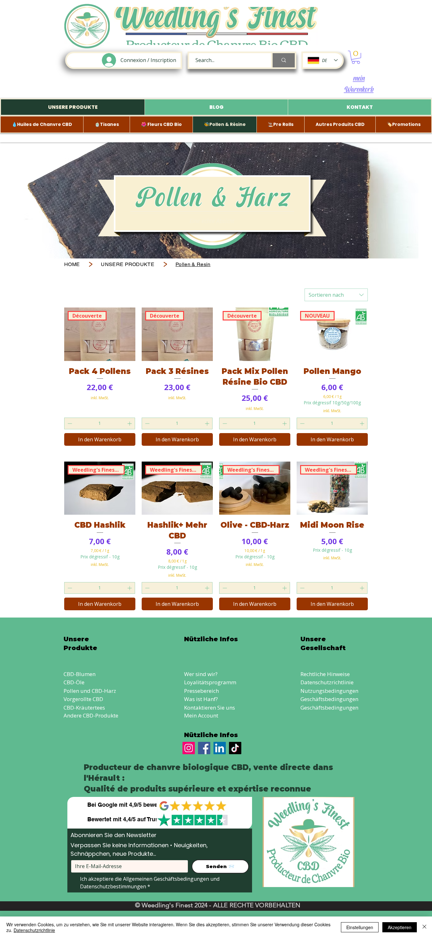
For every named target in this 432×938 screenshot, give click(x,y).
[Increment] (130, 423)
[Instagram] (188, 748)
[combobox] (336, 295)
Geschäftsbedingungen (329, 699)
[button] (356, 57)
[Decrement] (69, 423)
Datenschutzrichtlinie (327, 682)
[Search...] (283, 60)
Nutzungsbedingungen (329, 690)
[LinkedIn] (219, 748)
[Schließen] (424, 927)
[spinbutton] (99, 423)
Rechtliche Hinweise (325, 674)
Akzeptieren (399, 927)
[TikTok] (235, 748)
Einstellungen (359, 927)
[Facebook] (204, 748)
